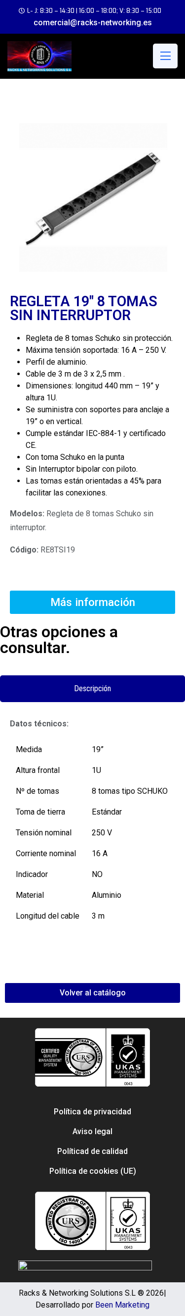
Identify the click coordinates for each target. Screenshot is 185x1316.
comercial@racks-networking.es (93, 22)
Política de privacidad (92, 1111)
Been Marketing (122, 1305)
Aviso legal (92, 1131)
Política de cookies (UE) (92, 1171)
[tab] (92, 688)
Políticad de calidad (92, 1151)
